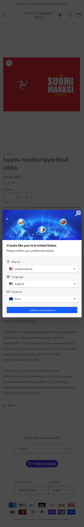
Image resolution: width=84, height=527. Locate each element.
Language (17, 277)
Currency (16, 292)
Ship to (15, 262)
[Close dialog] (78, 213)
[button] (42, 269)
